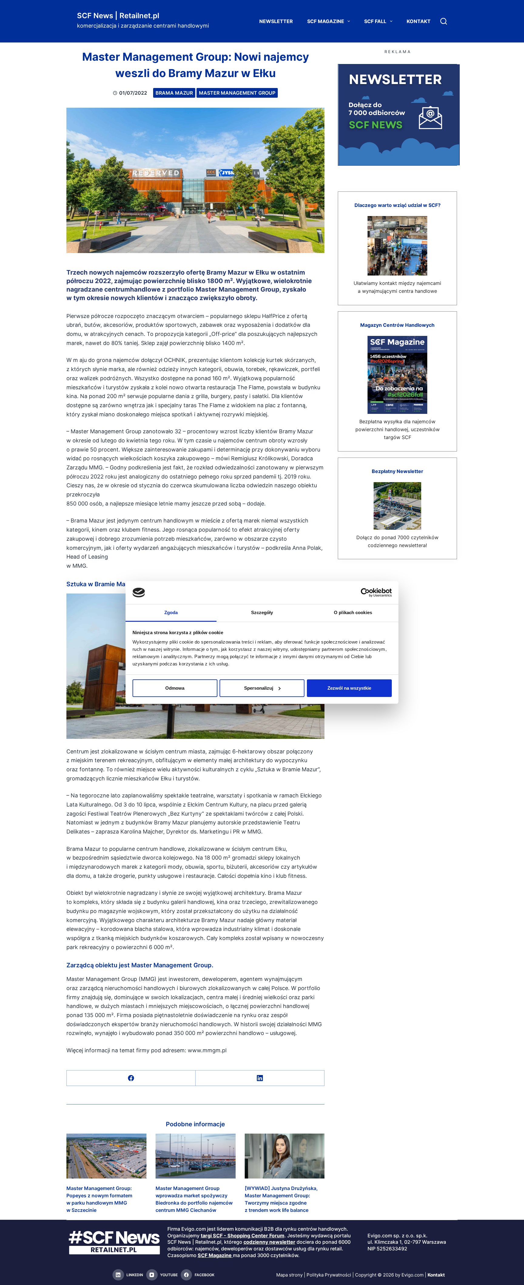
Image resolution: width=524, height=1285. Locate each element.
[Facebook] (131, 1078)
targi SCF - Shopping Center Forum (242, 1236)
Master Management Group (237, 93)
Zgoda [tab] (171, 612)
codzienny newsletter (269, 1242)
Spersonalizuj (258, 688)
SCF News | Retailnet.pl (118, 15)
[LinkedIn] (260, 1078)
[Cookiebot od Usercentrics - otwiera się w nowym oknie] (365, 592)
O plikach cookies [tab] (353, 612)
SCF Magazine (325, 21)
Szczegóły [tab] (262, 612)
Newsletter (276, 21)
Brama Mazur (174, 93)
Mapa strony (289, 1275)
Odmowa (174, 688)
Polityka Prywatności (329, 1275)
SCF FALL (375, 21)
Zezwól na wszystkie (349, 688)
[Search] (443, 21)
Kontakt (419, 21)
